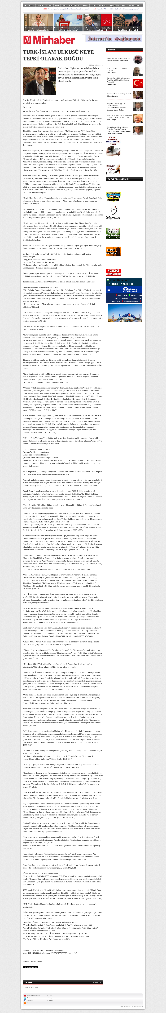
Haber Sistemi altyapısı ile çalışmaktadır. (131, 1006)
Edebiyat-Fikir (134, 5)
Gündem (40, 5)
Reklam (50, 1003)
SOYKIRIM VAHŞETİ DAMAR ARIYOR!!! (117, 69)
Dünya (64, 5)
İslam (93, 5)
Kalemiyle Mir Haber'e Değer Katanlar (119, 94)
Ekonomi (49, 5)
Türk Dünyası (102, 5)
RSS (28, 1003)
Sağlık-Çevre (114, 5)
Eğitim (85, 5)
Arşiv (50, 995)
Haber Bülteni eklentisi (33, 995)
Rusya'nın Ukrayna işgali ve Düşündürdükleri (116, 104)
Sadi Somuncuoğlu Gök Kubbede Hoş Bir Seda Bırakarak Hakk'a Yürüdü (119, 116)
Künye (50, 998)
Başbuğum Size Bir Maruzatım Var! (118, 58)
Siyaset (31, 5)
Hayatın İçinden (74, 5)
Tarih (124, 5)
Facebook (30, 1000)
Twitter (29, 998)
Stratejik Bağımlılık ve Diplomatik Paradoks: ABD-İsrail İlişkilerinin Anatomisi (118, 80)
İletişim (50, 1000)
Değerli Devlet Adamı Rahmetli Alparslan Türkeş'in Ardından (117, 128)
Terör (57, 5)
